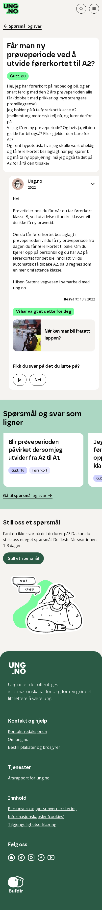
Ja (19, 380)
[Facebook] (41, 857)
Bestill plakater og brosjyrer (34, 747)
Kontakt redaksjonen (27, 731)
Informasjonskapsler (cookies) (36, 816)
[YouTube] (51, 857)
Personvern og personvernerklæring (42, 808)
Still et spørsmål (23, 558)
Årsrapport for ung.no (29, 778)
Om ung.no (18, 739)
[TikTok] (21, 857)
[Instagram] (31, 857)
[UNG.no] (51, 668)
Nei (38, 380)
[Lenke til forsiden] (11, 8)
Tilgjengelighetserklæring (32, 824)
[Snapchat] (11, 857)
